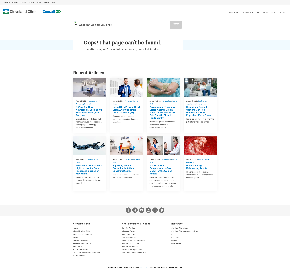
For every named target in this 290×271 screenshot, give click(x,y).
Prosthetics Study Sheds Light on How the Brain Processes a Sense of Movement (89, 169)
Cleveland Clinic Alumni (179, 228)
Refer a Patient (262, 12)
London (39, 2)
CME (173, 234)
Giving (75, 237)
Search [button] (175, 24)
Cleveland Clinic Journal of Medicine (184, 231)
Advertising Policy (128, 234)
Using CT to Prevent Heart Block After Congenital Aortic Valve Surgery (126, 110)
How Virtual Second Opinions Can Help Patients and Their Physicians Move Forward (199, 111)
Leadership (202, 101)
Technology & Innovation (84, 104)
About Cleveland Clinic (81, 231)
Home (75, 228)
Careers (282, 12)
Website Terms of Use (130, 243)
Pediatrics (128, 101)
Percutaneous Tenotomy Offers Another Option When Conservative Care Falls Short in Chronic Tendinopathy (162, 112)
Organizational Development (195, 104)
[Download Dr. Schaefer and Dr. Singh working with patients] (163, 145)
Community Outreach (81, 240)
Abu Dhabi (15, 2)
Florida (31, 2)
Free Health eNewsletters (82, 250)
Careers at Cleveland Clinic (83, 234)
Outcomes (175, 237)
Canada (24, 2)
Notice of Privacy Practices (132, 250)
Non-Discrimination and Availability (135, 253)
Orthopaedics (166, 101)
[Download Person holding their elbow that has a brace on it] (163, 87)
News (274, 12)
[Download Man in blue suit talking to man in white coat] (126, 87)
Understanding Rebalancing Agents (196, 167)
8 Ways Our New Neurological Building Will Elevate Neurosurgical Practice (89, 111)
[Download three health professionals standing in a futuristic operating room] (89, 87)
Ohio (53, 2)
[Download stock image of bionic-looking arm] (89, 145)
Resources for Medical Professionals (87, 253)
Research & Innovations (82, 243)
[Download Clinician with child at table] (126, 145)
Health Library (234, 12)
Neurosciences (93, 101)
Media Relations (79, 256)
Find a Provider (248, 12)
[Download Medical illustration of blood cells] (200, 145)
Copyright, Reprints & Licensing (133, 240)
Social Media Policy (129, 237)
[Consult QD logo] (52, 11)
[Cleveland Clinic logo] (20, 11)
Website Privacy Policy (130, 246)
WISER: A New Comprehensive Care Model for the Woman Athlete (161, 169)
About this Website (129, 231)
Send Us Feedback (129, 228)
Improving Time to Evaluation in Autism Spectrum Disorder (123, 168)
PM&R (78, 162)
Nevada (46, 2)
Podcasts (175, 240)
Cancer (200, 159)
